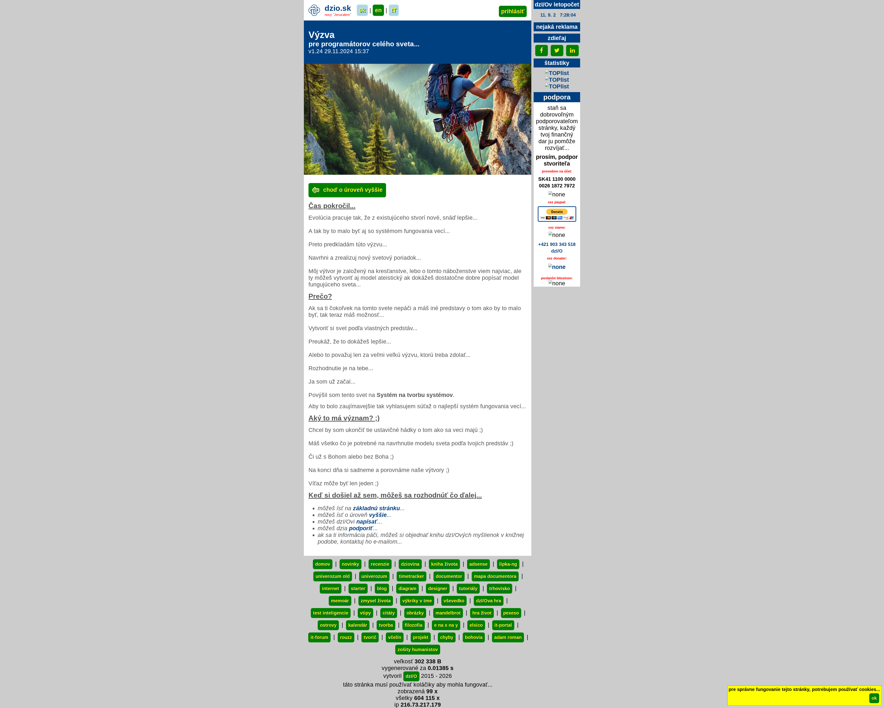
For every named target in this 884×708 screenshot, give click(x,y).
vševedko (454, 600)
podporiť (361, 528)
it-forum (319, 637)
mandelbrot (448, 612)
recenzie (380, 564)
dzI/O (411, 676)
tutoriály (468, 588)
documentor (449, 576)
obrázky (415, 612)
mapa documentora (495, 576)
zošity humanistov (418, 649)
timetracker (411, 576)
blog (382, 588)
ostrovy (328, 625)
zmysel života (376, 600)
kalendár (357, 625)
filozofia (413, 625)
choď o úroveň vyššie (352, 189)
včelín (394, 637)
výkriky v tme (417, 600)
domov (322, 564)
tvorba (386, 625)
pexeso (511, 612)
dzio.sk (338, 8)
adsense (478, 564)
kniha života (444, 564)
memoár (340, 600)
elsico (476, 625)
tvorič (370, 637)
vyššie (378, 515)
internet (330, 588)
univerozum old (333, 576)
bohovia (474, 637)
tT (393, 10)
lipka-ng (508, 564)
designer (437, 588)
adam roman (508, 637)
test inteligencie (330, 612)
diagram (407, 588)
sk (362, 10)
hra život (481, 612)
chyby (446, 637)
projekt (420, 637)
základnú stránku (376, 508)
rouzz (346, 637)
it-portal (503, 625)
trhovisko (499, 588)
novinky (350, 564)
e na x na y (446, 625)
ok (874, 698)
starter (358, 588)
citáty (389, 612)
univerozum (374, 576)
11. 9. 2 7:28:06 (558, 14)
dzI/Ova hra (488, 600)
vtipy (365, 612)
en (378, 10)
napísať (366, 521)
